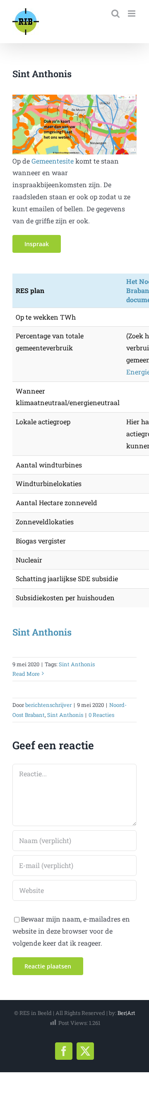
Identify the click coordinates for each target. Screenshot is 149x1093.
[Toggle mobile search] (115, 13)
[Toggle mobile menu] (132, 13)
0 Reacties (101, 715)
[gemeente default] (74, 97)
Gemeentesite (52, 160)
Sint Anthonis (42, 632)
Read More (26, 673)
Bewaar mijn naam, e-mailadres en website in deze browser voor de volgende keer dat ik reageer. (71, 931)
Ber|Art (126, 1013)
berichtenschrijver (48, 705)
